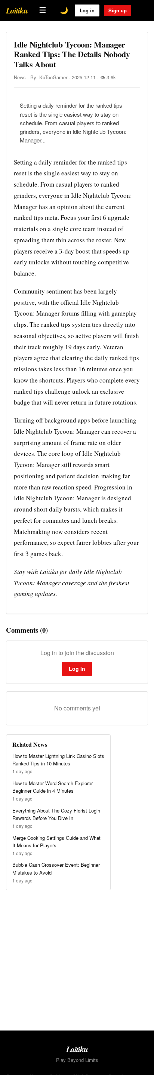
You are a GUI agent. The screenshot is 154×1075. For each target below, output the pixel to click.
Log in (87, 10)
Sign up (117, 10)
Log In (77, 668)
